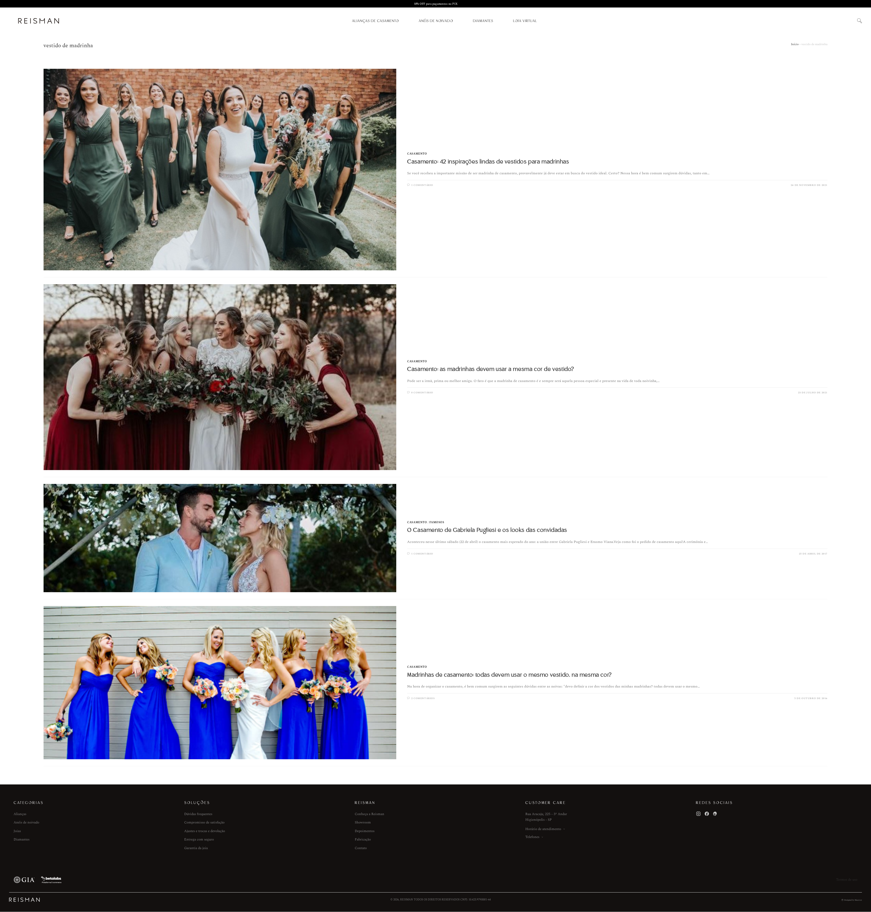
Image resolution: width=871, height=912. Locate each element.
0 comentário (422, 392)
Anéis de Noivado (436, 21)
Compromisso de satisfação (204, 822)
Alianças (20, 814)
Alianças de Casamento (375, 21)
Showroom (363, 822)
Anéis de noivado (26, 822)
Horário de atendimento (543, 829)
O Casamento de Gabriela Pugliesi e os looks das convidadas (487, 530)
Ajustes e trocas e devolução (204, 831)
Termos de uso (846, 879)
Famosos (436, 522)
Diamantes (483, 21)
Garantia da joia (196, 848)
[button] (859, 21)
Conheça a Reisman (369, 814)
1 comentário (422, 185)
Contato (361, 848)
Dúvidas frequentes (198, 814)
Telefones (532, 837)
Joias (17, 831)
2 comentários (423, 698)
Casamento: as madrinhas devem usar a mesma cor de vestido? (490, 369)
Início (795, 44)
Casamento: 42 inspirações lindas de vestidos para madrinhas (488, 161)
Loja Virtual (525, 21)
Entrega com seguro (199, 839)
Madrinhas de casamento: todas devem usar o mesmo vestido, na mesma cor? (509, 674)
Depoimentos (364, 831)
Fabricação (363, 839)
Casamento (417, 154)
